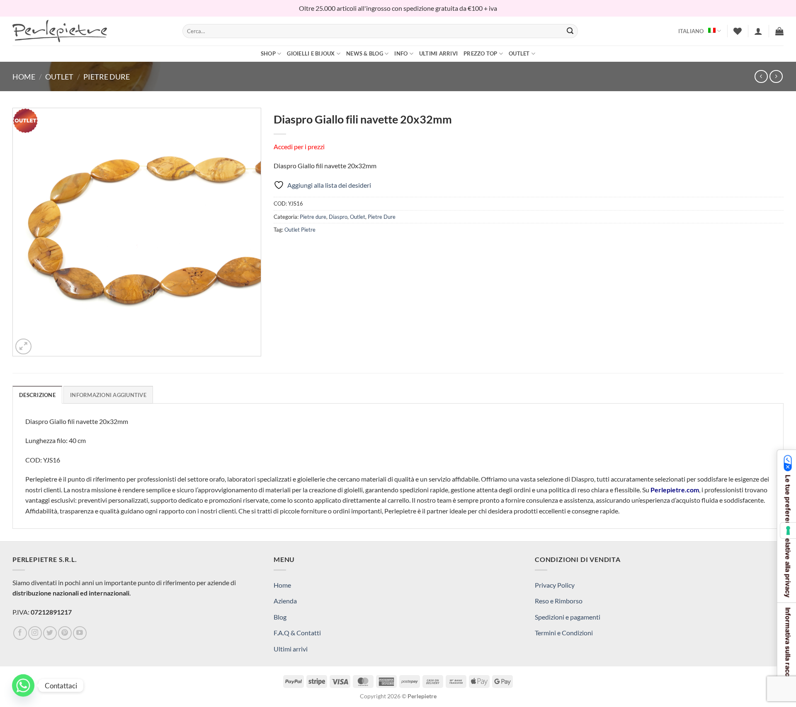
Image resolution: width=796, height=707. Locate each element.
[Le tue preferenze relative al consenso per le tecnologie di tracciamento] (788, 530)
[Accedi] (758, 31)
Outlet (519, 53)
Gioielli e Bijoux (311, 53)
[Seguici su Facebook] (20, 633)
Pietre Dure (106, 76)
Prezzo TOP (481, 53)
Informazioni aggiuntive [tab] (108, 395)
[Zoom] (23, 347)
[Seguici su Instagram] (35, 633)
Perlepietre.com (674, 490)
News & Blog (364, 53)
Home (23, 76)
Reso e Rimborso (558, 601)
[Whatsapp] (23, 685)
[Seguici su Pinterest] (65, 633)
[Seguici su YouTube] (80, 633)
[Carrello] (779, 31)
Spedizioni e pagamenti (567, 617)
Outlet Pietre (299, 229)
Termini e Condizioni (564, 633)
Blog (280, 617)
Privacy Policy (555, 585)
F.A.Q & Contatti (297, 633)
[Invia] (570, 31)
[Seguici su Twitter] (50, 633)
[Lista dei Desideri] (737, 31)
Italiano (691, 31)
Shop (268, 53)
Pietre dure (313, 216)
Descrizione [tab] (37, 395)
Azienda (285, 601)
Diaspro (338, 216)
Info (401, 53)
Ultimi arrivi (438, 53)
